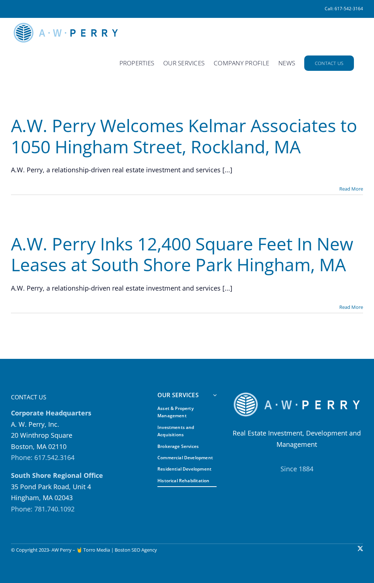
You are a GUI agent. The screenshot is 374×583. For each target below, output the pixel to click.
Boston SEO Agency (136, 549)
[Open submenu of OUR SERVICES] (213, 395)
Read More (351, 188)
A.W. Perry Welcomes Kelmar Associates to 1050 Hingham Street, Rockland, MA (184, 136)
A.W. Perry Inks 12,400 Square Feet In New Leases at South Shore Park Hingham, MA (182, 254)
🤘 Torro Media (93, 549)
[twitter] (360, 548)
